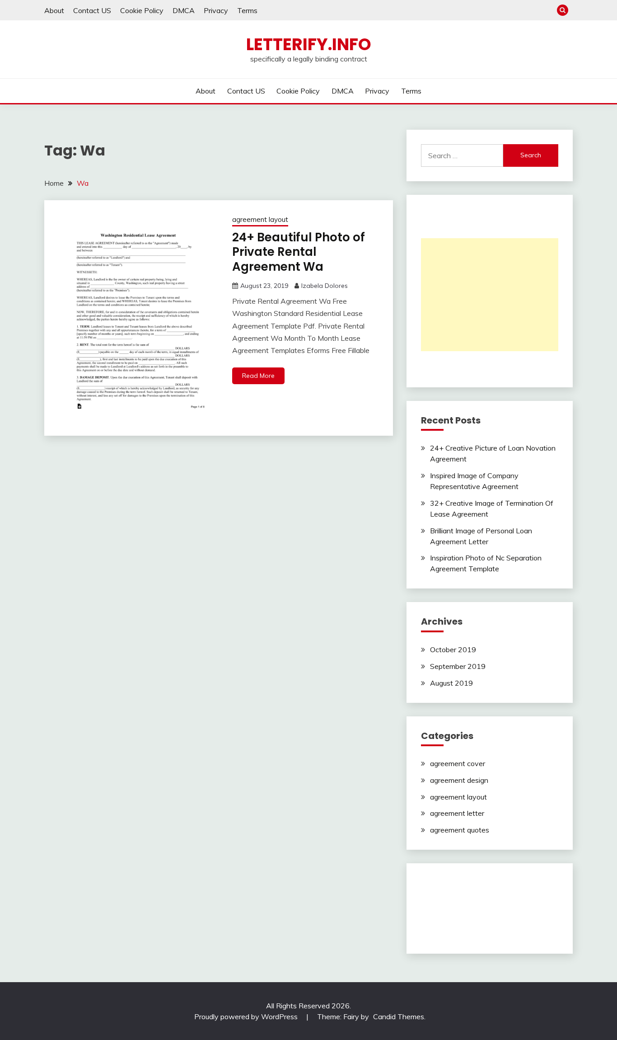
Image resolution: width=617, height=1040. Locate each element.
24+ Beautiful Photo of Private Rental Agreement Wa (298, 252)
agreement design (459, 780)
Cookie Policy (142, 10)
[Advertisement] (489, 294)
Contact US (92, 10)
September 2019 (458, 666)
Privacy (216, 10)
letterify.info (308, 44)
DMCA (184, 10)
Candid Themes (398, 1016)
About (54, 10)
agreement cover (457, 763)
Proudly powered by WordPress (246, 1016)
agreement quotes (459, 829)
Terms (247, 10)
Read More (258, 376)
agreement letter (457, 813)
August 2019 (451, 682)
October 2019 (453, 649)
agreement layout (260, 219)
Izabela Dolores (324, 286)
